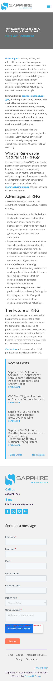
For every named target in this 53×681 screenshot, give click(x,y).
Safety (19, 659)
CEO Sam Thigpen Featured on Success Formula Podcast (26, 397)
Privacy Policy (41, 667)
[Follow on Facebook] (7, 511)
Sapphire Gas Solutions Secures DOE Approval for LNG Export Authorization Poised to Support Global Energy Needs (24, 377)
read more (14, 387)
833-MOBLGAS (12, 494)
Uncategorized (27, 35)
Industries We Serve (36, 655)
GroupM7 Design (33, 676)
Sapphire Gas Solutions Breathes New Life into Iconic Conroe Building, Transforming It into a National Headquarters (26, 436)
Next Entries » (38, 454)
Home (9, 655)
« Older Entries (15, 454)
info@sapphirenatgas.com (19, 504)
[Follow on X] (13, 511)
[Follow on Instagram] (19, 511)
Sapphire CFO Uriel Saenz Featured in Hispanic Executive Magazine (23, 414)
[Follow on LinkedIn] (25, 511)
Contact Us (31, 659)
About (19, 655)
